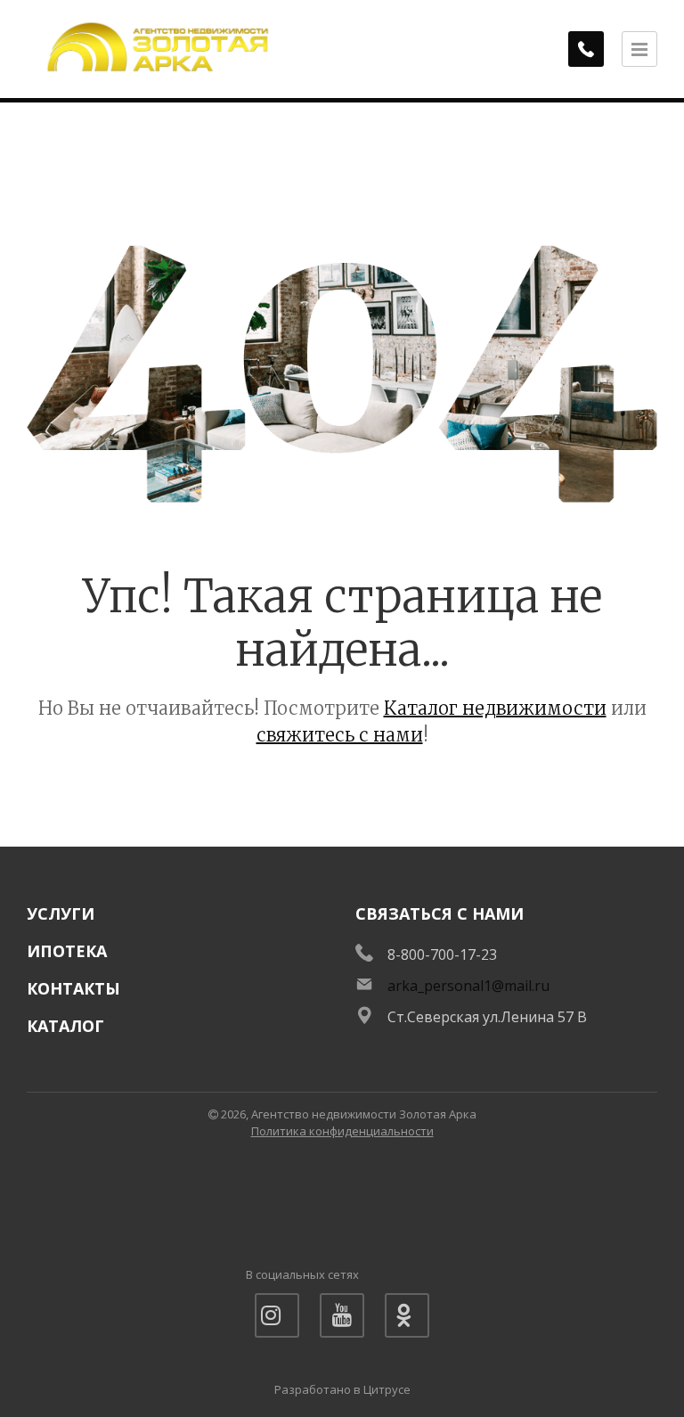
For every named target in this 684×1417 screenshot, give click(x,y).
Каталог (65, 1025)
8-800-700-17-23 (442, 954)
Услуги (60, 913)
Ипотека (67, 951)
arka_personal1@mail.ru (468, 985)
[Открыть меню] (639, 49)
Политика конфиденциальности (342, 1131)
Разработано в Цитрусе (342, 1389)
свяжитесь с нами (339, 735)
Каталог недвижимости (495, 708)
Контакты (73, 988)
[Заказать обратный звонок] (586, 49)
